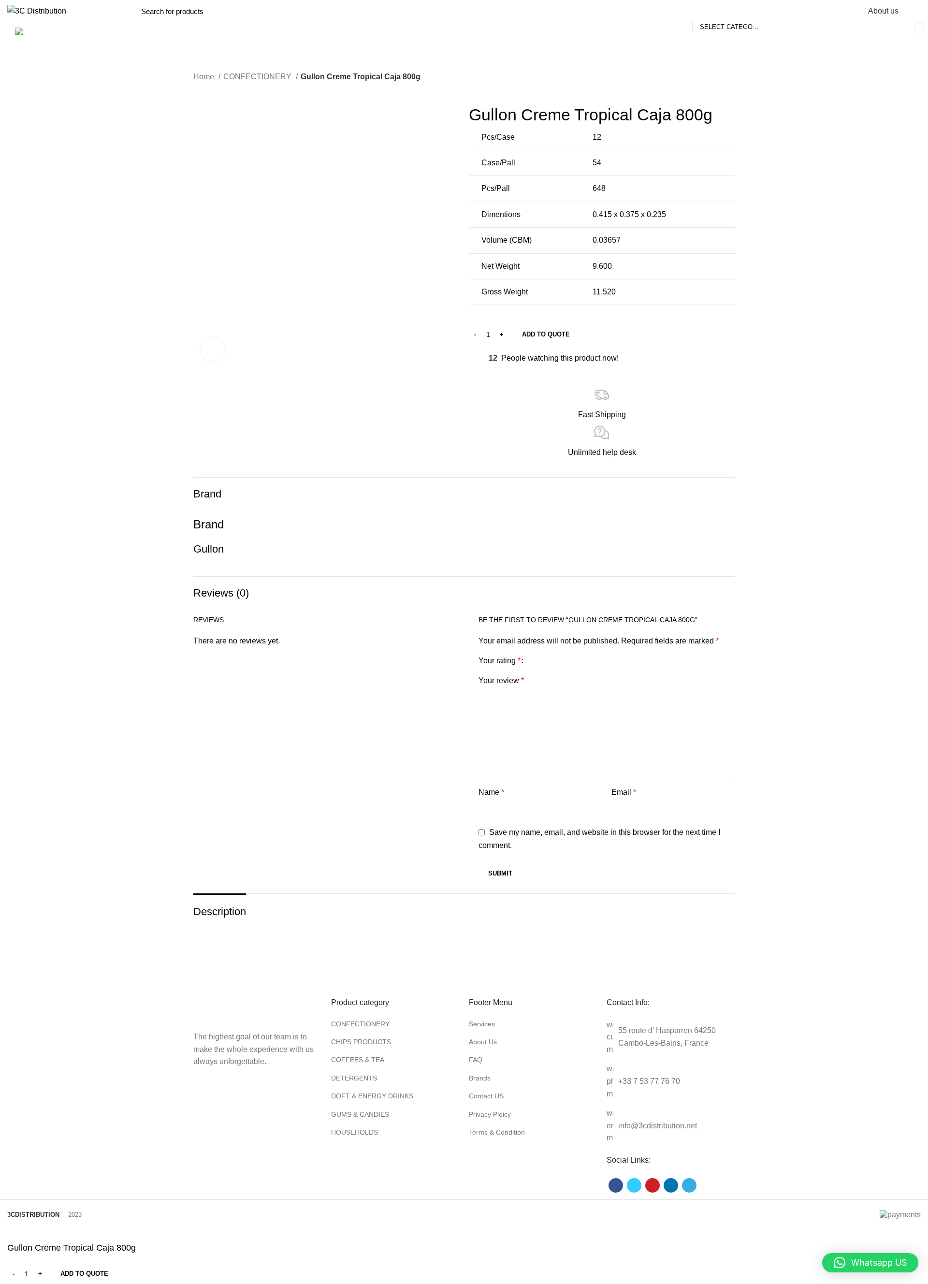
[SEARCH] (787, 11)
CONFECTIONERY (258, 77)
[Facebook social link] (616, 1185)
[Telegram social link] (689, 1185)
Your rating (499, 661)
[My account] (917, 11)
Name (491, 792)
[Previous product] (198, 90)
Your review (501, 680)
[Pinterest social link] (652, 1185)
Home (204, 77)
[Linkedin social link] (671, 1185)
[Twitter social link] (634, 1185)
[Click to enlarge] (213, 349)
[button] (870, 1262)
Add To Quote (546, 334)
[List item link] (395, 1024)
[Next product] (217, 90)
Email (623, 792)
